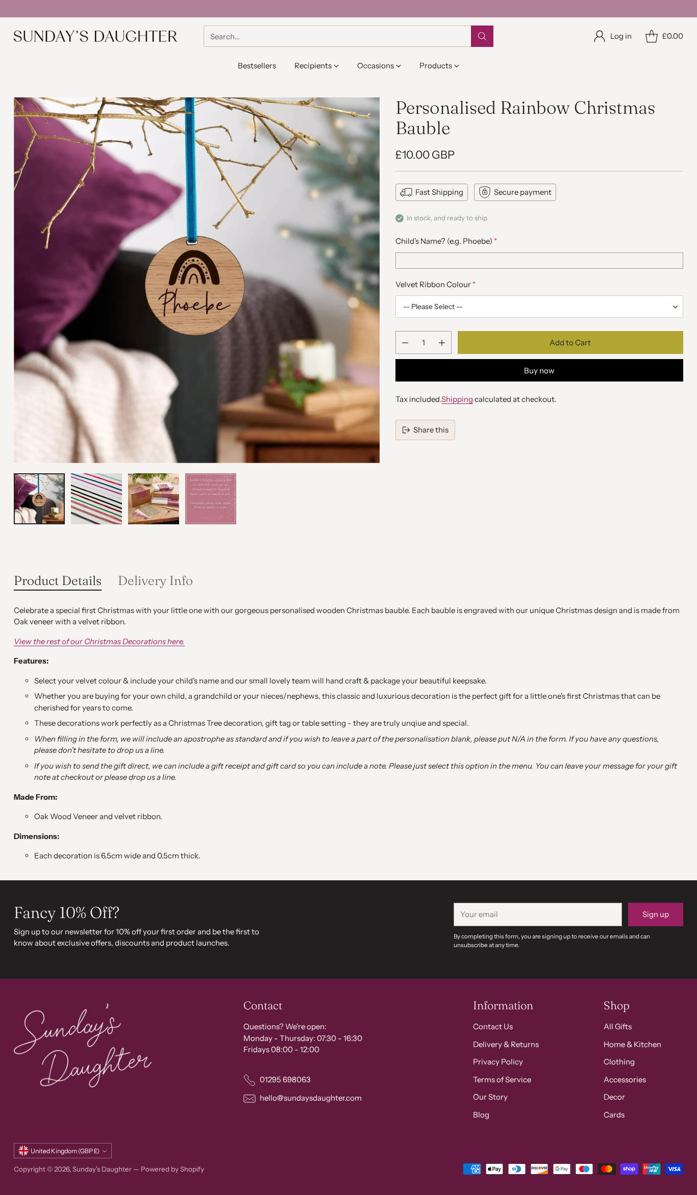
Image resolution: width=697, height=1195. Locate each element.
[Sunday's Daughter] (95, 36)
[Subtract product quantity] (405, 342)
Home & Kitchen (632, 1044)
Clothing (619, 1061)
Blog (481, 1115)
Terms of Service (502, 1079)
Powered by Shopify (172, 1169)
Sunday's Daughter (102, 1169)
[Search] (482, 36)
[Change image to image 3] (153, 498)
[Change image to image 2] (96, 498)
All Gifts (618, 1026)
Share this (431, 430)
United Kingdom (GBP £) (65, 1151)
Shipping (457, 399)
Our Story (490, 1097)
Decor (614, 1097)
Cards (614, 1115)
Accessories (625, 1079)
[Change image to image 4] (210, 498)
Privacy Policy (498, 1061)
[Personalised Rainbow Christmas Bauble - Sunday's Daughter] (197, 280)
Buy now (539, 370)
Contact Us (493, 1026)
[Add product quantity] (442, 342)
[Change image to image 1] (39, 498)
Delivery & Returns (506, 1044)
